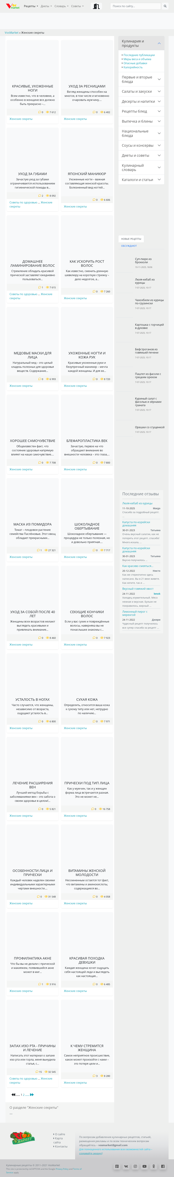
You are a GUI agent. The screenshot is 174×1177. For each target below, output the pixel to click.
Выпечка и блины (137, 121)
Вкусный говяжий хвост (137, 589)
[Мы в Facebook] (162, 1166)
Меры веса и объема (137, 59)
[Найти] (165, 6)
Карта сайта (58, 1140)
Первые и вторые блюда (137, 79)
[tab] (131, 238)
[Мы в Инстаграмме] (135, 1166)
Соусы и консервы (137, 145)
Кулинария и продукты (133, 43)
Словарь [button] (60, 6)
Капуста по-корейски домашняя (136, 523)
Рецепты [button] (30, 6)
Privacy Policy (62, 1168)
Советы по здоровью (23, 202)
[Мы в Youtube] (144, 1166)
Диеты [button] (45, 6)
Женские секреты (21, 119)
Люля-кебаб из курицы (137, 503)
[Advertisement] (141, 463)
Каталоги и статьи (137, 179)
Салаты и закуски (137, 91)
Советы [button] (76, 6)
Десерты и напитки (138, 101)
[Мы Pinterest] (117, 1166)
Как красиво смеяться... (137, 566)
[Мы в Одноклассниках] (153, 1166)
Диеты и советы (135, 155)
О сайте (59, 1134)
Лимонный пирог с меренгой (134, 613)
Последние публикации (139, 55)
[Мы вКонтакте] (126, 1166)
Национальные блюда (135, 133)
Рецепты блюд (134, 111)
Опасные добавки (135, 63)
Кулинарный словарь (133, 167)
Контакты (60, 1146)
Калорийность (133, 67)
